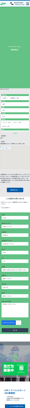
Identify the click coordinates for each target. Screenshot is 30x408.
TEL (3, 258)
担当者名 (4, 232)
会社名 (3, 214)
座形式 (3, 293)
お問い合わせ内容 (6, 301)
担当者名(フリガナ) (7, 241)
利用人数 (4, 284)
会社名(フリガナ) (6, 223)
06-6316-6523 (18, 3)
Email (3, 249)
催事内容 (4, 275)
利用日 (3, 267)
